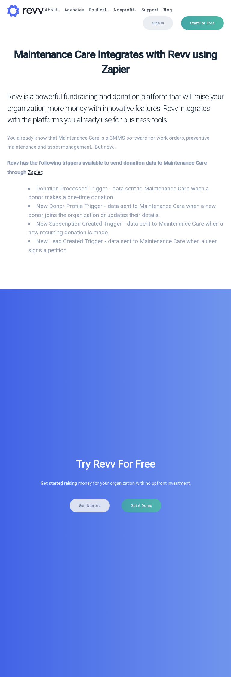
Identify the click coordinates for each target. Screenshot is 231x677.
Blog (167, 10)
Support (149, 10)
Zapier (35, 172)
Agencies (74, 10)
